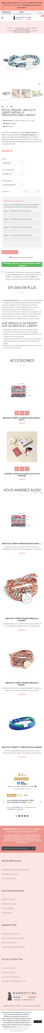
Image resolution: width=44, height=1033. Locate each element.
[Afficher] (17, 413)
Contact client (8, 968)
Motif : (5, 126)
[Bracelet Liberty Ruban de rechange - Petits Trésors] (22, 520)
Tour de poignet (8, 170)
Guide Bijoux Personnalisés (13, 947)
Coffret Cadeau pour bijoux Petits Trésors (22, 475)
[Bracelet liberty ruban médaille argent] (22, 589)
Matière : (7, 123)
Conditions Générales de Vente (15, 869)
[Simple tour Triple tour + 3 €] (13, 174)
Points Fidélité (8, 908)
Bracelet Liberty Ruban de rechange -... (22, 544)
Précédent (2, 94)
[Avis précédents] (3, 802)
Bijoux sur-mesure (9, 942)
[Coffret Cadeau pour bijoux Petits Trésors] (22, 447)
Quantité (5, 191)
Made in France (8, 899)
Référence (7, 121)
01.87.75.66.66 (6, 14)
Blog (40, 13)
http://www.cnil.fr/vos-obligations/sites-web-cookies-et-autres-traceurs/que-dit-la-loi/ (17, 1029)
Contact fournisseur (11, 977)
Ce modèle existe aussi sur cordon (26, 318)
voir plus (29, 802)
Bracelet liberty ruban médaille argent (22, 619)
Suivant (41, 94)
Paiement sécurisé (10, 874)
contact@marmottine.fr (22, 14)
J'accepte (37, 1022)
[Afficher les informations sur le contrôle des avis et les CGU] (35, 786)
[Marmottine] (22, 18)
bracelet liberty (10, 300)
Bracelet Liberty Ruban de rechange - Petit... (22, 419)
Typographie (7, 181)
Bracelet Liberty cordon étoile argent (22, 747)
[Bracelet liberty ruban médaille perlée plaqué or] (22, 659)
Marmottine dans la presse (13, 938)
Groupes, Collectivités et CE (14, 981)
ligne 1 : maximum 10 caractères (17, 211)
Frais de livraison (9, 878)
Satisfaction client (10, 904)
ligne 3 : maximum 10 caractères (18, 227)
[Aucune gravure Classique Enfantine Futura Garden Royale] (13, 185)
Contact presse (8, 972)
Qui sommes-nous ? (10, 934)
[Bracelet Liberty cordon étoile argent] (22, 724)
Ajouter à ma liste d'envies (22, 257)
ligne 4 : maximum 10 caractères (18, 235)
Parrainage (6, 912)
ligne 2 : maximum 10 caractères (18, 219)
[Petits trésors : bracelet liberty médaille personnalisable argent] (6, 93)
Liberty (4, 159)
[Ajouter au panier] (27, 413)
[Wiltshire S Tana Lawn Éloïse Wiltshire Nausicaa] (13, 163)
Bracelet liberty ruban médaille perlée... (22, 684)
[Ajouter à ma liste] (22, 413)
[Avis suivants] (40, 802)
